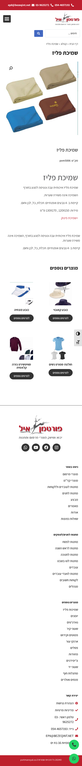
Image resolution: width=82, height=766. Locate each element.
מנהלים (73, 587)
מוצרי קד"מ (70, 481)
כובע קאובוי (60, 310)
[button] (7, 19)
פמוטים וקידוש (69, 635)
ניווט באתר (72, 467)
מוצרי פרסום (70, 474)
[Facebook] (46, 448)
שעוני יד (73, 667)
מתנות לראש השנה (66, 548)
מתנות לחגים (70, 493)
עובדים (73, 567)
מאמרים (73, 506)
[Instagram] (57, 448)
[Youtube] (36, 448)
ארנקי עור (72, 642)
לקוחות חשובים (69, 580)
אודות (74, 512)
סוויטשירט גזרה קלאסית (21, 366)
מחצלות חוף (70, 673)
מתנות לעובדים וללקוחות (62, 487)
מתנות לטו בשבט (67, 561)
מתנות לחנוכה (69, 555)
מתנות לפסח (70, 542)
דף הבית (73, 44)
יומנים (74, 616)
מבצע (74, 500)
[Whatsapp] (25, 448)
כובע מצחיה (21, 310)
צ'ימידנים (72, 661)
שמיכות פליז (70, 610)
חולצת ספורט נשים (60, 364)
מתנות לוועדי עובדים (65, 574)
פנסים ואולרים (69, 680)
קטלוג (64, 44)
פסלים (74, 648)
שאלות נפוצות (69, 519)
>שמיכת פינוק (69, 218)
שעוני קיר (72, 629)
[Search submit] (38, 33)
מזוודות (73, 654)
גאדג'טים (72, 622)
